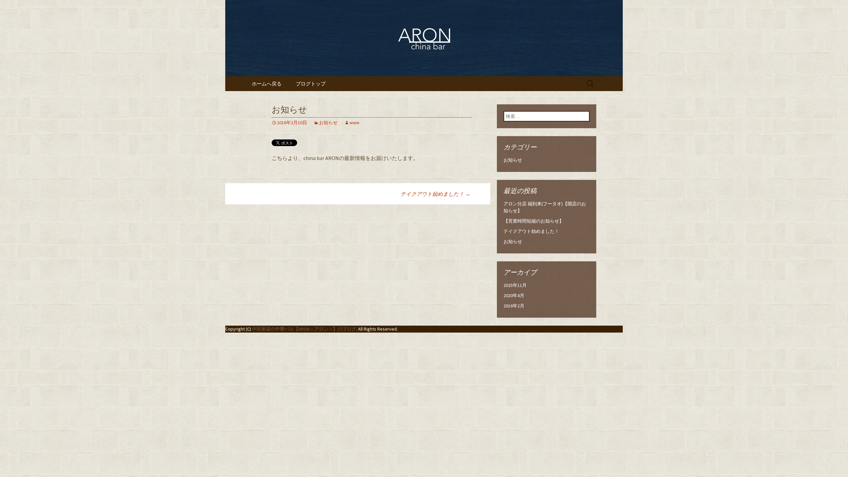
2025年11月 (515, 285)
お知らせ (328, 123)
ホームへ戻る (267, 83)
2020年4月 (514, 295)
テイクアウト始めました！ (435, 193)
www (354, 123)
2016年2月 (514, 306)
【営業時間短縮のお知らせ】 (534, 221)
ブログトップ (311, 83)
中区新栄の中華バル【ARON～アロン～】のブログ (304, 329)
